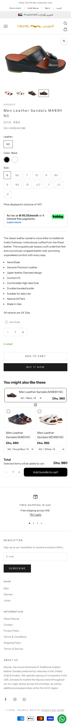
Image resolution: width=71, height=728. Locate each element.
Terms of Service (13, 648)
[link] (11, 395)
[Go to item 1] (9, 93)
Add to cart (35, 356)
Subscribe (17, 568)
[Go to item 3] (32, 93)
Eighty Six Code (53, 710)
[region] (35, 506)
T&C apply (35, 514)
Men (6, 588)
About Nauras (11, 618)
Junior (7, 600)
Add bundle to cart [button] (45, 472)
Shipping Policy (12, 642)
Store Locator (15, 8)
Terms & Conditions (15, 636)
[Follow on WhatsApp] (24, 699)
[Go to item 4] (44, 93)
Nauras (9, 104)
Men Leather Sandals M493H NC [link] (41, 392)
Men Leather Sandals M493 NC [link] (18, 435)
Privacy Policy (11, 630)
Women (8, 594)
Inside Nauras (33, 8)
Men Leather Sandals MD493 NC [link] (50, 435)
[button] (7, 472)
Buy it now (35, 367)
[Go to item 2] (20, 93)
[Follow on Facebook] (5, 699)
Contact (8, 624)
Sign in (47, 8)
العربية (59, 8)
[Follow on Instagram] (15, 699)
